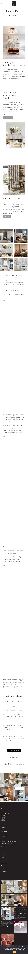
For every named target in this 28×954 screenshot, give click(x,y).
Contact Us (3, 868)
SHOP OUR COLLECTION (14, 750)
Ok (14, 951)
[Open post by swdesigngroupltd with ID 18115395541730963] (7, 927)
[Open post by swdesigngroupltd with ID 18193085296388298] (21, 780)
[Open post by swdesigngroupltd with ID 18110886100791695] (20, 927)
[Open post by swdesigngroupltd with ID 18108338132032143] (20, 913)
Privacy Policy (4, 871)
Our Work (7, 216)
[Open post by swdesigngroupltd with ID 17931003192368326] (21, 794)
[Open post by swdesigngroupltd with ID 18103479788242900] (7, 780)
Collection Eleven (18, 709)
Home (2, 857)
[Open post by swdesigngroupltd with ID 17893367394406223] (7, 886)
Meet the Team (8, 117)
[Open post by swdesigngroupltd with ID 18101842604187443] (7, 940)
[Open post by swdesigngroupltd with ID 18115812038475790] (7, 794)
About (2, 860)
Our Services (4, 863)
